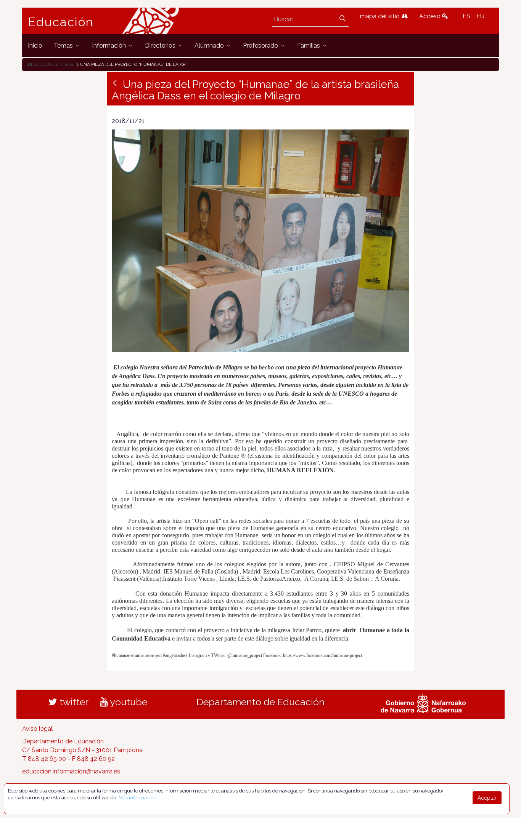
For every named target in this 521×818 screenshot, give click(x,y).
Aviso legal (37, 728)
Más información (137, 797)
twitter (72, 702)
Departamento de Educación (260, 702)
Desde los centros (50, 64)
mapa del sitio (380, 16)
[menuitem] (35, 45)
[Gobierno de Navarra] (423, 703)
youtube (127, 702)
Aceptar (487, 798)
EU (480, 16)
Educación (60, 22)
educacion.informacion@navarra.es (71, 771)
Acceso (430, 16)
